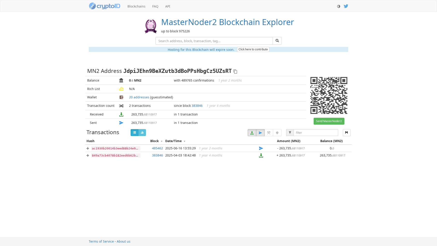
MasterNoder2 (227, 22)
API (167, 6)
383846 (197, 105)
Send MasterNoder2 (329, 121)
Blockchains (136, 6)
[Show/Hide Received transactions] (252, 132)
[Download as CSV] (347, 132)
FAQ (155, 6)
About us (123, 241)
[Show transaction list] (134, 132)
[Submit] (277, 41)
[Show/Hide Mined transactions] (268, 132)
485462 (157, 148)
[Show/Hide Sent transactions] (260, 132)
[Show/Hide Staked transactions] (277, 132)
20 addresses (139, 97)
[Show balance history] (142, 132)
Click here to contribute (253, 49)
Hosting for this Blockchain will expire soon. (201, 49)
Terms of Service (101, 241)
